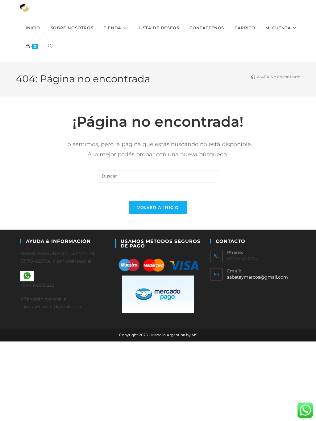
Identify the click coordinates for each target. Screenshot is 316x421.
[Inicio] (253, 76)
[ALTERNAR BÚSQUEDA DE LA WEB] (50, 46)
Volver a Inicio (158, 207)
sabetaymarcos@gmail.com (257, 277)
